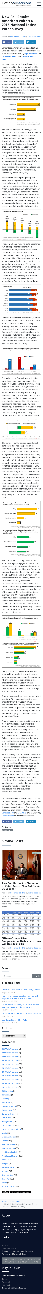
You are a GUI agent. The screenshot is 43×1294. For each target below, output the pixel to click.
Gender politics (8, 1114)
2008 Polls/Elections (10, 1053)
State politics (7, 1175)
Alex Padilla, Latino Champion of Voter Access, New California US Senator (21, 886)
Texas (4, 1183)
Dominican (6, 1095)
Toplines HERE (30, 53)
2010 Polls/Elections (10, 1060)
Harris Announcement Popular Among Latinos (21, 990)
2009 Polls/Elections (10, 1056)
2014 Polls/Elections (10, 1076)
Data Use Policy (9, 1248)
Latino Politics (7, 830)
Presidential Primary (10, 1156)
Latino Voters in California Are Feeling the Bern (21, 1013)
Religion (5, 1163)
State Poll (6, 1179)
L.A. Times (22, 812)
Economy (5, 1098)
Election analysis (9, 1106)
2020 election (7, 1091)
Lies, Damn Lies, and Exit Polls (14, 1020)
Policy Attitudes (8, 1144)
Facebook (6, 1282)
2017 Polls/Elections (10, 1087)
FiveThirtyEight (8, 815)
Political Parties (8, 1148)
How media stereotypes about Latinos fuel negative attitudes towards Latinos (20, 997)
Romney (5, 1171)
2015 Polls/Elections (10, 1079)
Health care (6, 1118)
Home (4, 1201)
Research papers (9, 1167)
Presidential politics (10, 1152)
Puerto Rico (6, 1160)
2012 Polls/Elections (10, 1068)
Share (7, 42)
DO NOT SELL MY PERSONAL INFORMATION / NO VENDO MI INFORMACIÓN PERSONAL (21, 1260)
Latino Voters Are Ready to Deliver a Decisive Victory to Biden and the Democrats (20, 1006)
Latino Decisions (34, 36)
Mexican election (9, 1137)
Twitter (5, 1279)
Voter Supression (9, 1186)
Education (6, 1102)
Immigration (7, 1121)
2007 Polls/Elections (10, 1049)
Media (4, 1133)
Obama (5, 1141)
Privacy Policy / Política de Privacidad (18, 1251)
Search (36, 976)
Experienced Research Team (14, 1254)
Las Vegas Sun (8, 812)
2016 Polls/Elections (10, 1083)
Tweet (20, 42)
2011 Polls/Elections (10, 1064)
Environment (7, 1110)
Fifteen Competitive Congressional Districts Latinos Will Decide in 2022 (21, 941)
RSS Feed (6, 1285)
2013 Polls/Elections (10, 1072)
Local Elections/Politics (11, 1129)
